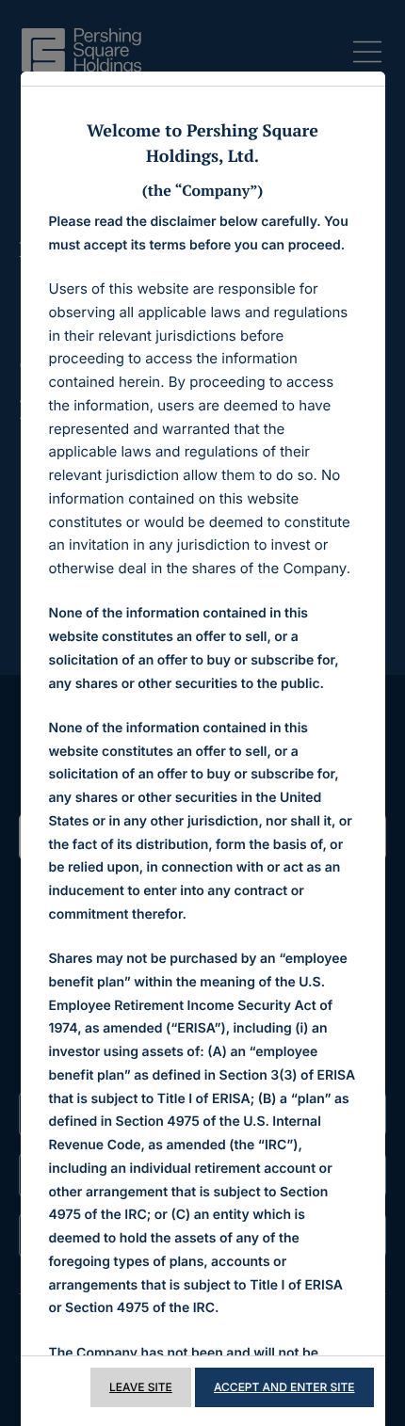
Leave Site (140, 1387)
